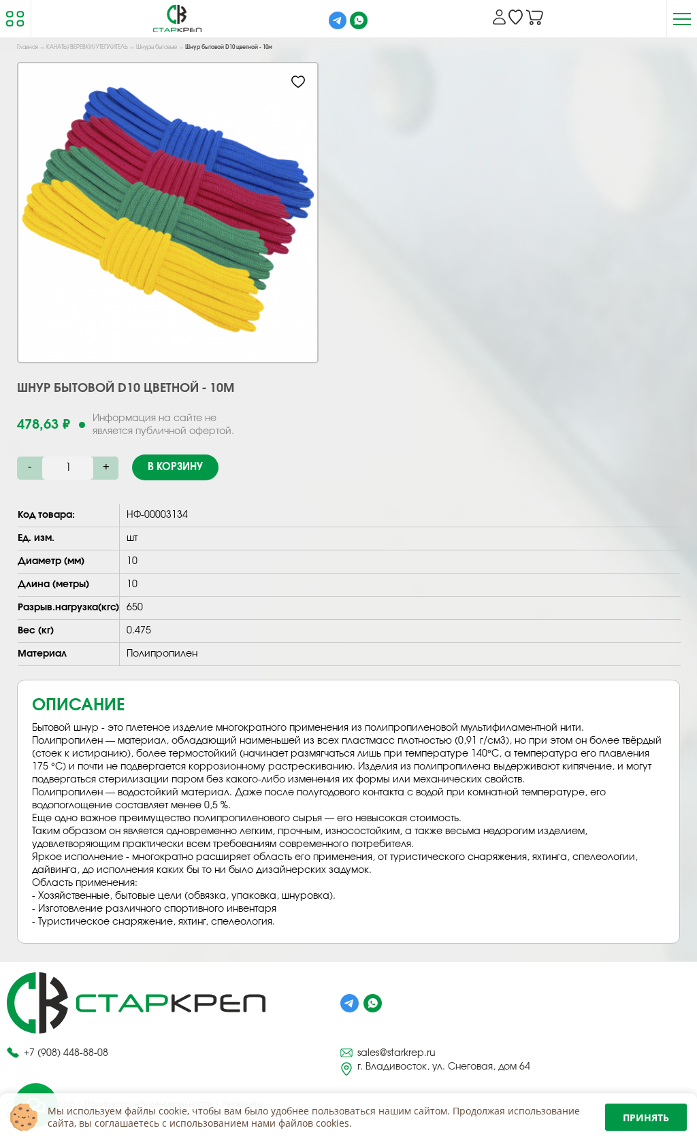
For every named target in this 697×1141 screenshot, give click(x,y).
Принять (646, 1117)
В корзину (175, 467)
